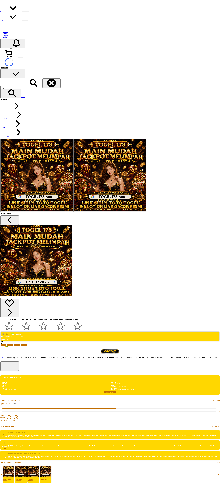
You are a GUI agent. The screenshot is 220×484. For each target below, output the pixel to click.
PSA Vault (5, 37)
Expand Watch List (25, 11)
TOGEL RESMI (28, 1)
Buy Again (5, 27)
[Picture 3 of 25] (109, 175)
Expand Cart (20, 57)
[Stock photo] (36, 175)
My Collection (5, 35)
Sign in (4, 1)
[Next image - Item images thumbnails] (9, 312)
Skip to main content (4, 0)
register (9, 1)
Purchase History (6, 26)
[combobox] (12, 87)
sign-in (5, 48)
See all (218, 462)
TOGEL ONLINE (21, 1)
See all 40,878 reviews (215, 426)
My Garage (5, 33)
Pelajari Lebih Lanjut (215, 400)
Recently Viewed (6, 23)
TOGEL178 (2, 357)
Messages (5, 36)
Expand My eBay (25, 20)
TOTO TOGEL (34, 1)
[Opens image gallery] (0, 298)
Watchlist (4, 25)
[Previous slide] (1, 474)
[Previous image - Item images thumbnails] (9, 220)
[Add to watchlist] (9, 303)
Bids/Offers (5, 24)
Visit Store (3, 339)
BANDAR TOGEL (14, 1)
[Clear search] (51, 83)
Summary (5, 22)
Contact (7, 339)
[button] (10, 93)
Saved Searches (6, 31)
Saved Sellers (5, 32)
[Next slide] (218, 474)
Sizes (4, 34)
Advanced (23, 97)
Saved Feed (5, 30)
